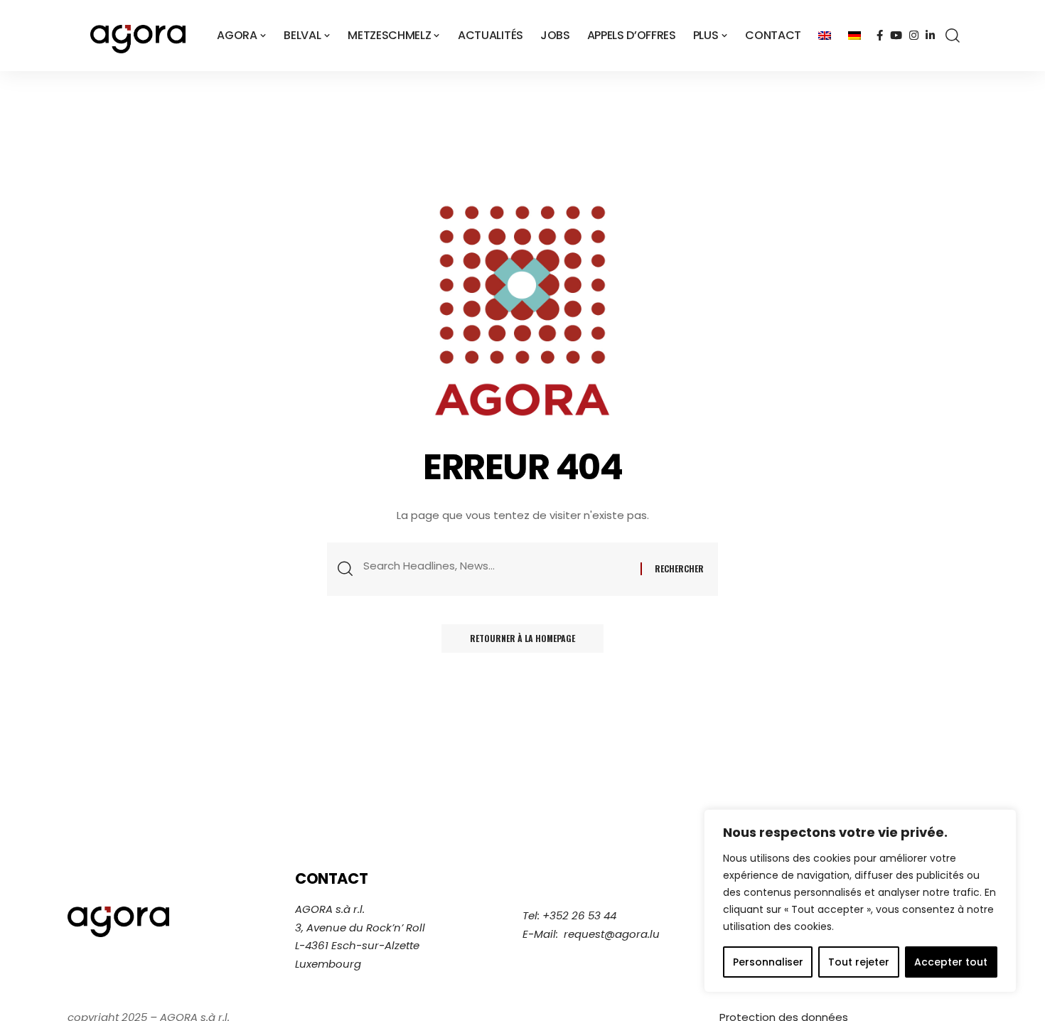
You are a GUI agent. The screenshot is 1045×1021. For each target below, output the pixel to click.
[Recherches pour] (497, 565)
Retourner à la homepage (522, 638)
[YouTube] (896, 35)
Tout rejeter (858, 962)
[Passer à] (825, 35)
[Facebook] (879, 35)
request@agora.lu (612, 933)
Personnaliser (768, 962)
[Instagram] (914, 35)
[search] (952, 35)
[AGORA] (138, 35)
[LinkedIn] (930, 35)
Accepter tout (950, 962)
